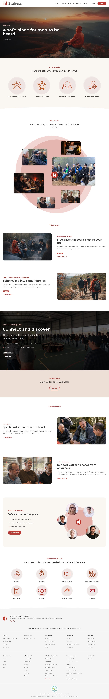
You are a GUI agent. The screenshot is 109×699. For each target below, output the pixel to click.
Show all (47, 679)
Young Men (48, 670)
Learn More (8, 40)
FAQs (46, 647)
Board (4, 667)
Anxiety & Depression (51, 664)
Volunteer (91, 647)
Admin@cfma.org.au (45, 693)
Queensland (70, 659)
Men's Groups (66, 3)
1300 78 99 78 (76, 628)
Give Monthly (92, 641)
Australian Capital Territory (74, 673)
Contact (92, 3)
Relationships (49, 661)
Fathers (26, 676)
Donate (102, 3)
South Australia (71, 667)
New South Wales (72, 661)
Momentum (75, 696)
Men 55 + (26, 664)
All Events (6, 647)
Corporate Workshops (73, 644)
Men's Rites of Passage (10, 638)
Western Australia (72, 679)
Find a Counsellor (50, 641)
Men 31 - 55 (27, 661)
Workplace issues (50, 667)
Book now (48, 638)
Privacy (65, 696)
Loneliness (48, 673)
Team (4, 664)
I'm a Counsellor (50, 644)
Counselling (77, 3)
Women (26, 667)
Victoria (69, 664)
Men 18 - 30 (27, 659)
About (85, 3)
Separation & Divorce (51, 676)
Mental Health (49, 659)
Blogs (68, 638)
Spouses (26, 670)
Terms (60, 696)
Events (57, 3)
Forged (5, 644)
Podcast (69, 641)
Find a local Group (29, 638)
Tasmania (69, 676)
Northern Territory (72, 670)
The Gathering (7, 641)
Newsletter (70, 647)
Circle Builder (91, 644)
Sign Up (54, 388)
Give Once (91, 638)
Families (26, 673)
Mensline (67, 628)
